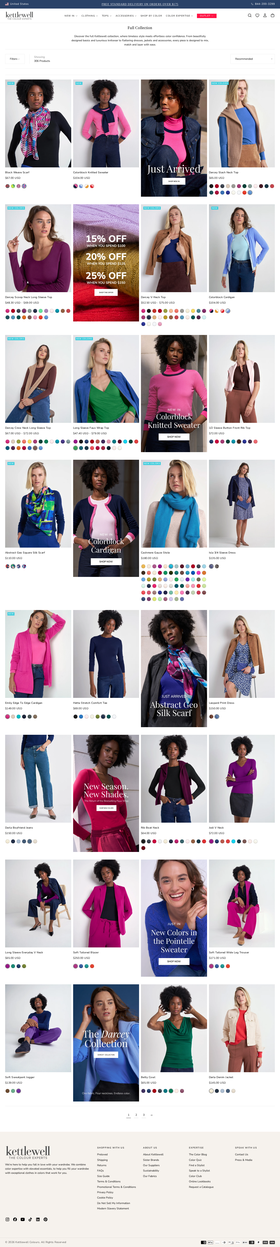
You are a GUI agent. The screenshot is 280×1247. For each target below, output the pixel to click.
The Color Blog (198, 1154)
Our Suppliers (151, 1165)
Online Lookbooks (200, 1181)
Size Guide (103, 1176)
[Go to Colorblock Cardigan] (242, 248)
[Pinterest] (45, 1219)
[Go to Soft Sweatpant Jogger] (38, 1028)
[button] (17, 4)
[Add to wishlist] (257, 15)
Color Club (195, 1176)
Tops (105, 15)
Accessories (125, 15)
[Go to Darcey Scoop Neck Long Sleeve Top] (38, 248)
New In (69, 15)
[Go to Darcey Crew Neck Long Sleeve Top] (38, 379)
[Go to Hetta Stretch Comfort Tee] (106, 654)
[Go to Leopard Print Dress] (242, 654)
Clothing (88, 15)
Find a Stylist (197, 1165)
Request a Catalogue (201, 1187)
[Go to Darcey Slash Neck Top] (242, 123)
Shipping (102, 1160)
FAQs (100, 1170)
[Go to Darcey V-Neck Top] (174, 248)
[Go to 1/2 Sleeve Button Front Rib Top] (242, 379)
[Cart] (272, 15)
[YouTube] (22, 1219)
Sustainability (151, 1170)
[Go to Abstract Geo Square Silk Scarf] (38, 504)
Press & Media (243, 1160)
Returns (101, 1165)
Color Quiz (195, 1160)
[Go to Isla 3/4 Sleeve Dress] (242, 504)
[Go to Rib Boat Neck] (174, 779)
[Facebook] (15, 1219)
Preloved (102, 1154)
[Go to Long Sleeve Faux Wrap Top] (106, 379)
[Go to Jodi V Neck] (242, 779)
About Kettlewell (153, 1154)
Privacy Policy (105, 1192)
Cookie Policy (105, 1197)
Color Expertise (178, 15)
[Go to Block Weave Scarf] (38, 123)
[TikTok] (30, 1219)
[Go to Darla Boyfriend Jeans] (38, 779)
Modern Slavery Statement (113, 1208)
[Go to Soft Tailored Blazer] (106, 903)
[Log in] (265, 15)
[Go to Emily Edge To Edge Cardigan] (38, 654)
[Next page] (151, 1115)
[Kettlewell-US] (28, 1152)
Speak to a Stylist (199, 1170)
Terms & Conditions (109, 1181)
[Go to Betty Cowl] (174, 1028)
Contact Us (241, 1154)
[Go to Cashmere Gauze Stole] (174, 504)
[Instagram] (7, 1219)
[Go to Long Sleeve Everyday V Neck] (38, 903)
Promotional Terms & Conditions (116, 1187)
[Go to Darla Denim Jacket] (242, 1028)
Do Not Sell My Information (113, 1203)
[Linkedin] (38, 1219)
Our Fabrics (150, 1176)
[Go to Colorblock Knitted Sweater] (106, 123)
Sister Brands (151, 1160)
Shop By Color (151, 15)
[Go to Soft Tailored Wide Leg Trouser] (242, 903)
